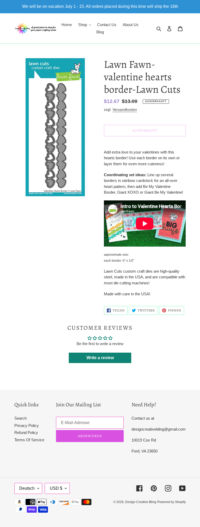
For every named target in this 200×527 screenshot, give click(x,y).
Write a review (100, 358)
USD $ (56, 488)
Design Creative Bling (140, 502)
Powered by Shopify (171, 502)
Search (20, 418)
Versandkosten (125, 109)
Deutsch (27, 488)
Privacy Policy (26, 425)
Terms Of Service (29, 440)
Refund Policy (26, 432)
